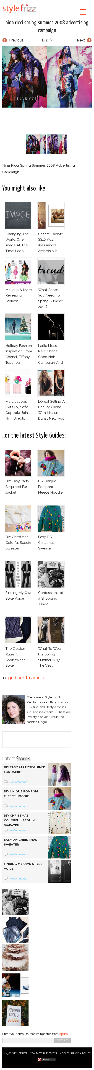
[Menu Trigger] (83, 11)
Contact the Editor (44, 1053)
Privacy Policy (81, 1053)
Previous (16, 40)
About (64, 1053)
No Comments (18, 782)
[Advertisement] (48, 120)
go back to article (26, 677)
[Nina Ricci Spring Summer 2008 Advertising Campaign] (47, 76)
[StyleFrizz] (19, 14)
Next (81, 40)
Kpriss (63, 1034)
